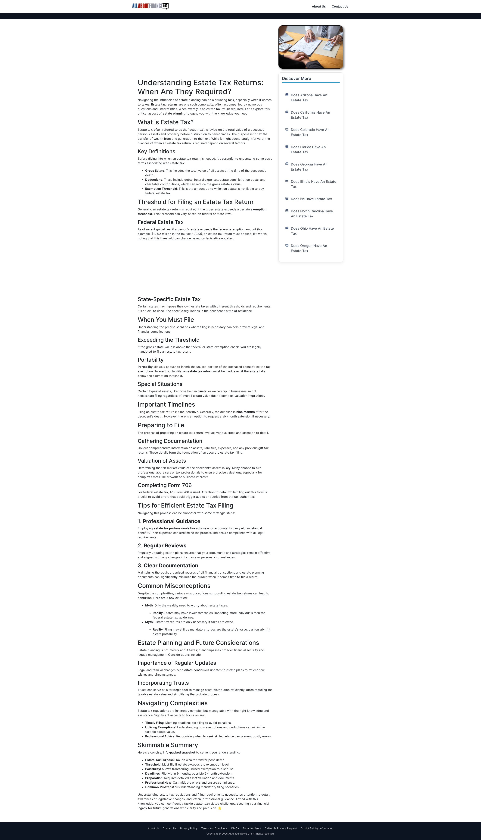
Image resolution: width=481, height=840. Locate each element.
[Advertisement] (205, 51)
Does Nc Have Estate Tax (311, 199)
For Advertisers (252, 828)
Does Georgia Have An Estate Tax (309, 166)
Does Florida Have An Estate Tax (308, 149)
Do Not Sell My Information (317, 828)
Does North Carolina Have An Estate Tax (312, 213)
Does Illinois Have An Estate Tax (313, 184)
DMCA (235, 828)
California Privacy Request (281, 828)
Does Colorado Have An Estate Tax (310, 132)
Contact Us (340, 6)
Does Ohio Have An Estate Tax (312, 230)
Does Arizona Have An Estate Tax (309, 97)
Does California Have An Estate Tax (310, 114)
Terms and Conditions (214, 828)
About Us (319, 6)
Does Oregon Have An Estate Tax (309, 248)
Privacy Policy (188, 828)
